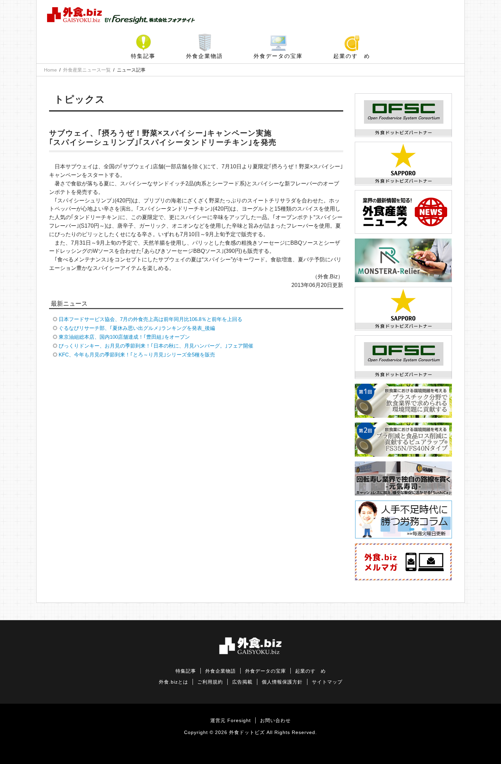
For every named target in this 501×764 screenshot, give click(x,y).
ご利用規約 (210, 682)
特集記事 (143, 56)
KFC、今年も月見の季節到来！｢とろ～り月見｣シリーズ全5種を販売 (137, 354)
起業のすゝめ (351, 56)
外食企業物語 (204, 56)
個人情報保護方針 (282, 682)
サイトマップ (327, 682)
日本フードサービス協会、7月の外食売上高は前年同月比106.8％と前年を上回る (150, 319)
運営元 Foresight (230, 720)
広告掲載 (242, 682)
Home (50, 70)
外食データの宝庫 (278, 56)
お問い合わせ (275, 720)
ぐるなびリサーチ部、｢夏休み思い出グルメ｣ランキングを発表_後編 (137, 328)
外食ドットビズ (247, 732)
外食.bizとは (173, 682)
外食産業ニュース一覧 (87, 70)
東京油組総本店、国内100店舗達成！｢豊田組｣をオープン (124, 337)
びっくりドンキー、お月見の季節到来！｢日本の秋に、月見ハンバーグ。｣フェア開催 (156, 346)
